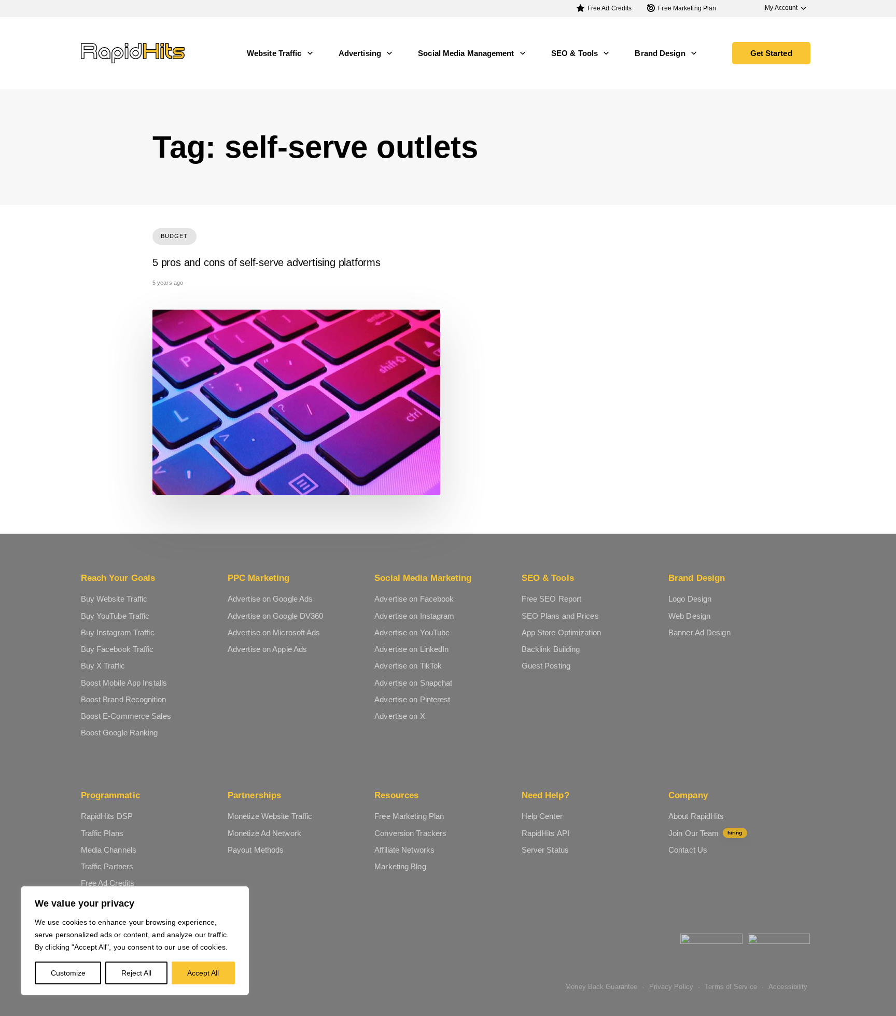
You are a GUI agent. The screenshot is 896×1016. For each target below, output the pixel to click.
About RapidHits (696, 816)
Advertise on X (399, 716)
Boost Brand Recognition (123, 699)
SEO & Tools (574, 53)
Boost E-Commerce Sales (126, 716)
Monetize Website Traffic (270, 816)
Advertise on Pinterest (412, 699)
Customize (68, 973)
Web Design (689, 615)
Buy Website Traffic (114, 598)
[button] (780, 8)
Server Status (545, 849)
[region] (135, 940)
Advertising (360, 53)
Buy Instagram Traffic (118, 632)
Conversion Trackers (410, 833)
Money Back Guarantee (601, 987)
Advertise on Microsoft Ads (274, 632)
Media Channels (108, 849)
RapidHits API (545, 833)
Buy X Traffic (103, 665)
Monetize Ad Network (264, 833)
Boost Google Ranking (119, 732)
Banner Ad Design (699, 632)
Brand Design (660, 53)
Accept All (203, 973)
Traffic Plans (102, 833)
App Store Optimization (561, 632)
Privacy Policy (671, 987)
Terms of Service (731, 987)
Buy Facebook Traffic (117, 649)
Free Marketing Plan (687, 8)
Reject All (136, 973)
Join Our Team (705, 833)
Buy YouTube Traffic (115, 615)
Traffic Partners (107, 866)
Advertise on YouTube (412, 632)
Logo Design (689, 598)
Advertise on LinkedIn (411, 649)
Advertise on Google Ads (270, 598)
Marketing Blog (400, 866)
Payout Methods (256, 849)
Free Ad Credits (609, 8)
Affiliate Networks (404, 849)
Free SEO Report (552, 598)
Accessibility (787, 987)
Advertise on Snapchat (413, 682)
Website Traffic (274, 53)
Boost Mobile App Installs (124, 682)
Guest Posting (546, 665)
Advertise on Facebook (414, 598)
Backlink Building (551, 649)
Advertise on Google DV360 (276, 615)
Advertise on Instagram (414, 615)
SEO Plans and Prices (560, 615)
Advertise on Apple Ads (267, 649)
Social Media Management (466, 53)
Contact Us (687, 849)
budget (174, 236)
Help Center (542, 816)
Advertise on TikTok (408, 665)
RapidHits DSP (107, 816)
